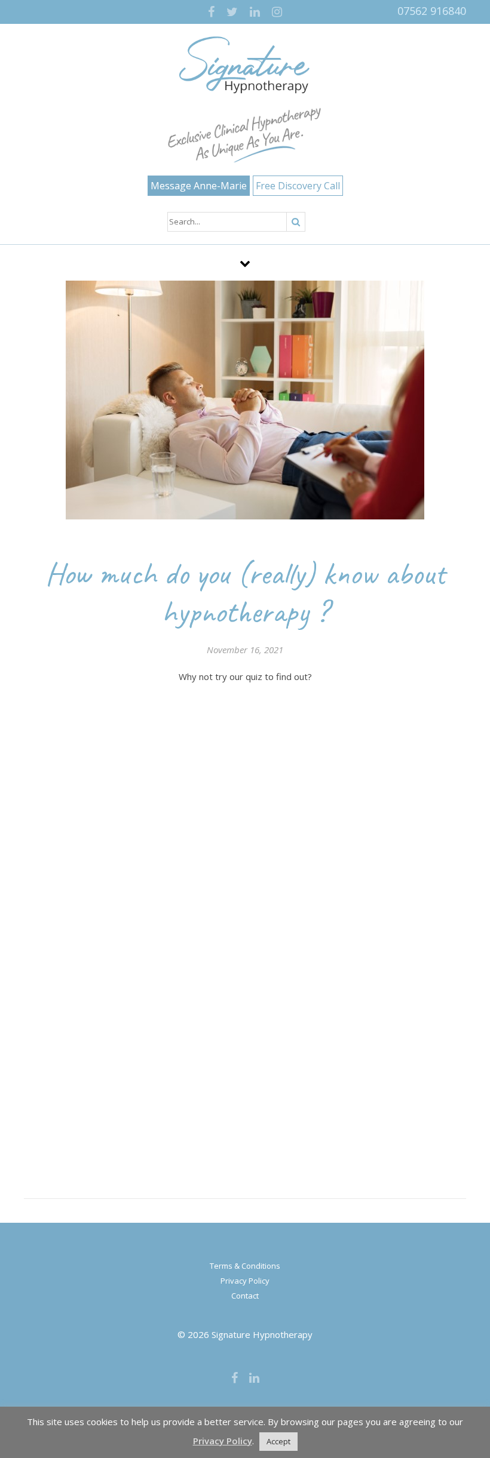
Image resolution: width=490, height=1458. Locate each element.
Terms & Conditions (245, 1265)
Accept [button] (278, 1441)
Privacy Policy (245, 1280)
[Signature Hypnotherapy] (245, 65)
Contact (245, 1295)
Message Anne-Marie (199, 185)
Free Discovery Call (298, 185)
